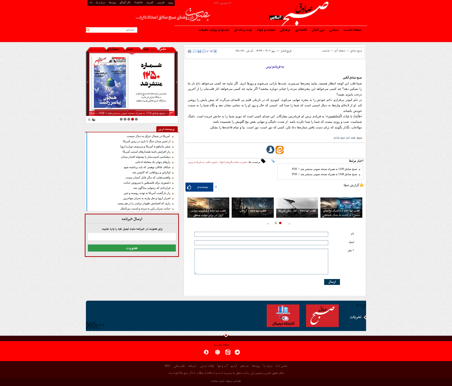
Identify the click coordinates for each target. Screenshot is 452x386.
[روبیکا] (217, 354)
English (138, 2)
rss (90, 2)
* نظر (351, 250)
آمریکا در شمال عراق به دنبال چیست (148, 136)
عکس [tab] (163, 49)
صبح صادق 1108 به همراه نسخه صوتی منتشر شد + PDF (324, 174)
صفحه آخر (339, 51)
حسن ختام (212, 162)
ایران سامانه (217, 380)
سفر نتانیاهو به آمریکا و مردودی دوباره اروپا (145, 146)
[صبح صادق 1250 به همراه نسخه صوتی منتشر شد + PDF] (132, 84)
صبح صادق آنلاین (352, 77)
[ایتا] (227, 354)
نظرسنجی (179, 366)
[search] (88, 30)
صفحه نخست (221, 345)
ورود (170, 2)
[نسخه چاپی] (190, 51)
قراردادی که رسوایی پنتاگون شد (151, 187)
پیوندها (112, 2)
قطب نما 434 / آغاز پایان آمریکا (297, 211)
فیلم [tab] (146, 49)
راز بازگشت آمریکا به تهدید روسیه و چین (147, 193)
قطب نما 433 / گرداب (252, 211)
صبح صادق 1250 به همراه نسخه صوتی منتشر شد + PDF (132, 113)
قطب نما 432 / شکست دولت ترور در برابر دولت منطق (208, 213)
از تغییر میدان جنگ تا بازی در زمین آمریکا (146, 141)
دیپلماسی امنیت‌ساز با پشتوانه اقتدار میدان (145, 156)
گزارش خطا (351, 185)
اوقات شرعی (207, 366)
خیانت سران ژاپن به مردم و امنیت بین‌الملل (145, 208)
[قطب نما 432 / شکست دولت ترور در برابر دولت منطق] (208, 207)
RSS (167, 365)
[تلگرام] (237, 354)
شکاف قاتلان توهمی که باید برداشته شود (147, 167)
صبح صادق (356, 51)
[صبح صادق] (322, 315)
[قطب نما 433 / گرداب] (253, 207)
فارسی (160, 2)
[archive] (93, 120)
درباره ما (100, 2)
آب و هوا (222, 366)
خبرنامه (192, 366)
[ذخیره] (199, 51)
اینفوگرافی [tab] (113, 49)
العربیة (149, 2)
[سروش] (206, 354)
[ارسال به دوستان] (195, 51)
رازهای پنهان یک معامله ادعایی (152, 162)
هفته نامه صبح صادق (344, 137)
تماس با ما (281, 366)
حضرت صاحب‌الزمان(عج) (233, 162)
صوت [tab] (129, 49)
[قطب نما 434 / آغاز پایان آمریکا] (297, 207)
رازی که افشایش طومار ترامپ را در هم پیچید (144, 203)
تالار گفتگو (125, 2)
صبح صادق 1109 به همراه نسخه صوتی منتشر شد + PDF (324, 169)
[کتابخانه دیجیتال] (283, 315)
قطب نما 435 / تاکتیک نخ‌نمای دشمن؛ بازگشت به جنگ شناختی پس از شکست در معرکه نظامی (341, 215)
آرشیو (234, 366)
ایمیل (351, 242)
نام (352, 233)
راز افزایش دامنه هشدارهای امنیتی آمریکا (146, 151)
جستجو (244, 366)
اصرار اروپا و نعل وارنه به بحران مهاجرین (146, 198)
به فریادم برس (196, 162)
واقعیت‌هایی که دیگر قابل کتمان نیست (147, 177)
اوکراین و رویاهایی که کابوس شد (151, 172)
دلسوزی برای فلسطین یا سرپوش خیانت (146, 182)
